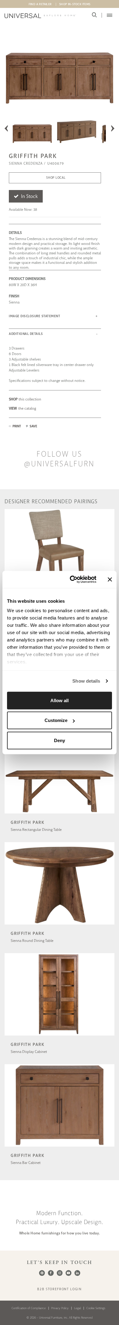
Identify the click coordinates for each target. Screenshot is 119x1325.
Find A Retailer (40, 4)
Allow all (59, 700)
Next (112, 128)
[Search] (94, 15)
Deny (59, 740)
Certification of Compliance (29, 1308)
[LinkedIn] (77, 1273)
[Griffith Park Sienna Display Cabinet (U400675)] (59, 1036)
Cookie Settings (95, 1308)
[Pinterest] (42, 1273)
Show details (86, 681)
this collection (25, 399)
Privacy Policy (60, 1308)
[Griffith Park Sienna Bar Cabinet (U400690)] (59, 1147)
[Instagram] (60, 1273)
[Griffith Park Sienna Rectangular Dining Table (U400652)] (59, 814)
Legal (77, 1308)
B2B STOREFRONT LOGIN (59, 1289)
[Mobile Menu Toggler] (109, 15)
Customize (56, 720)
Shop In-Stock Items (74, 4)
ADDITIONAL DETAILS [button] (26, 334)
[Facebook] (51, 1273)
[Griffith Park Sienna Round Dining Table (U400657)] (59, 925)
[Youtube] (68, 1273)
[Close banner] (110, 579)
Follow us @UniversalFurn (59, 459)
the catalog (22, 408)
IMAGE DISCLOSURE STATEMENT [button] (34, 316)
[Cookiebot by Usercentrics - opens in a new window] (72, 580)
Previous (6, 128)
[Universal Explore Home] (40, 15)
